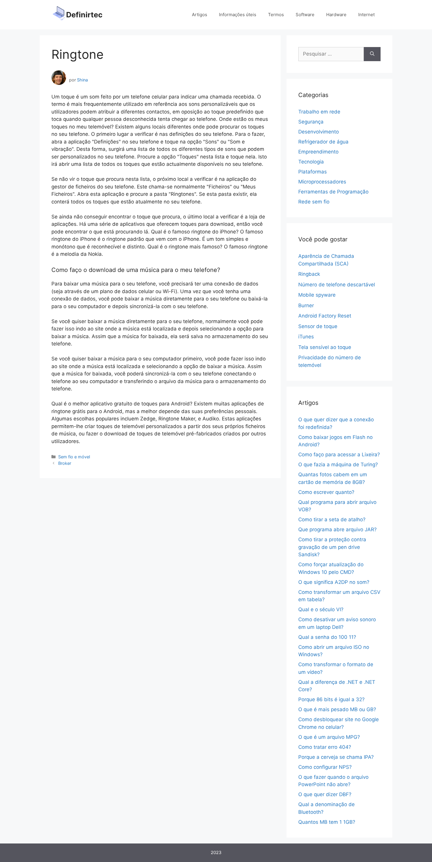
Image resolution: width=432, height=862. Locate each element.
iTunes (306, 337)
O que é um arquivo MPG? (329, 737)
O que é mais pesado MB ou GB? (337, 709)
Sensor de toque (317, 326)
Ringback (309, 274)
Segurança (311, 122)
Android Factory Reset (324, 316)
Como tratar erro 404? (324, 747)
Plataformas (312, 172)
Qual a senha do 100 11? (327, 637)
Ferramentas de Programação (333, 192)
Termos (276, 14)
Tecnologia (311, 162)
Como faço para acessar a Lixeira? (339, 454)
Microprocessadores (322, 182)
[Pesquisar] (372, 54)
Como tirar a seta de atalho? (332, 519)
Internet (366, 14)
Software (305, 14)
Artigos (199, 14)
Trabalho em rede (319, 112)
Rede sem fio (313, 202)
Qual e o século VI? (321, 609)
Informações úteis (237, 14)
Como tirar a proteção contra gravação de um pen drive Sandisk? (332, 547)
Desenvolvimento (318, 132)
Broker (64, 463)
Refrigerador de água (323, 142)
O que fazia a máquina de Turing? (338, 464)
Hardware (336, 14)
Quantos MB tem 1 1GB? (326, 822)
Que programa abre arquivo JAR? (337, 529)
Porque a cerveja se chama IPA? (336, 757)
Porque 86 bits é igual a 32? (331, 699)
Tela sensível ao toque (324, 347)
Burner (306, 305)
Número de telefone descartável (336, 285)
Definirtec (84, 14)
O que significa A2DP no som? (333, 582)
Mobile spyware (317, 295)
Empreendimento (318, 152)
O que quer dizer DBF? (324, 794)
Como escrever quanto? (326, 492)
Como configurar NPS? (325, 767)
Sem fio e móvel (74, 456)
